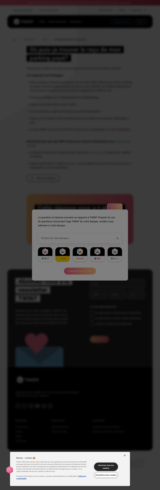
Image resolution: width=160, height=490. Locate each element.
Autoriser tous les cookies (106, 466)
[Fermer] (125, 455)
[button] (10, 470)
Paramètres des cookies (106, 475)
